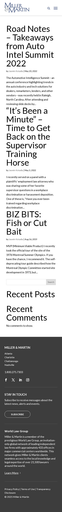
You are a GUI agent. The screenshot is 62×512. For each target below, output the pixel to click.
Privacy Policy (12, 489)
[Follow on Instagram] (28, 380)
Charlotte (9, 357)
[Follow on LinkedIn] (20, 380)
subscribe (17, 414)
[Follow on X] (13, 380)
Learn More (12, 473)
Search (51, 282)
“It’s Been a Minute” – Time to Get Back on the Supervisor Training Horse (28, 136)
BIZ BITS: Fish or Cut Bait (26, 222)
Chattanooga (11, 361)
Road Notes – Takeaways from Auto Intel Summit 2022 (30, 45)
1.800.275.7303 (14, 372)
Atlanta (8, 353)
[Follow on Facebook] (6, 380)
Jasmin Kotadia (16, 71)
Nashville (9, 364)
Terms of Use (28, 489)
